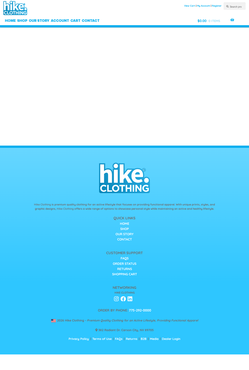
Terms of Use (102, 339)
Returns (124, 269)
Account (60, 20)
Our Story (39, 20)
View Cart (189, 5)
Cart (75, 20)
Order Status (124, 264)
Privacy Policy (79, 339)
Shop (22, 20)
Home (10, 20)
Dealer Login (171, 339)
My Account (203, 5)
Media (154, 339)
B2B (144, 339)
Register (217, 5)
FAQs (125, 258)
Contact (91, 20)
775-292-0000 (140, 310)
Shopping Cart (124, 274)
